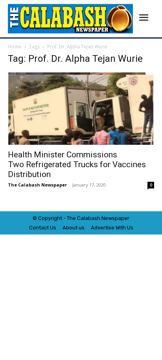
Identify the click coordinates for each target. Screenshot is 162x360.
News (108, 218)
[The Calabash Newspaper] (70, 18)
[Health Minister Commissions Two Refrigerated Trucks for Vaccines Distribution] (81, 108)
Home (15, 46)
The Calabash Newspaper (37, 185)
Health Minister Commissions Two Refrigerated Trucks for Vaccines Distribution (77, 164)
